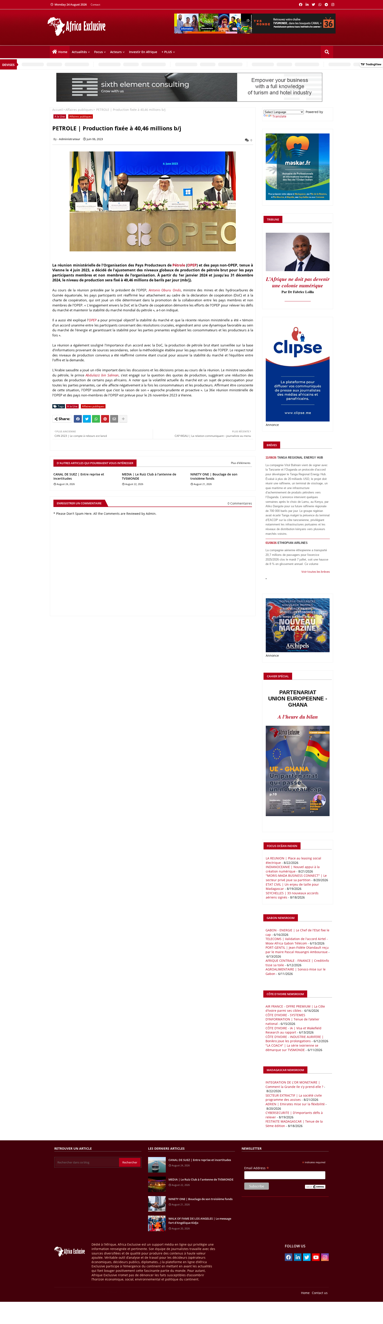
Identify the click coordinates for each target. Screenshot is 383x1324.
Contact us (320, 1293)
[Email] (114, 419)
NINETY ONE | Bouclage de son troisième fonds (213, 476)
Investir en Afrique (143, 52)
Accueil (57, 109)
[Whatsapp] (96, 419)
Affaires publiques (79, 109)
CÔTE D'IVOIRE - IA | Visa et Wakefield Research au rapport (293, 1030)
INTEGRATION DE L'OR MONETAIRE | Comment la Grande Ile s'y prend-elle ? (294, 1084)
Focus (98, 52)
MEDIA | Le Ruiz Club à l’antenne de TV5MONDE (149, 476)
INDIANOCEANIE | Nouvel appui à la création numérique (293, 869)
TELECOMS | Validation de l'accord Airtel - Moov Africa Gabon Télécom (297, 941)
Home (62, 52)
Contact (95, 4)
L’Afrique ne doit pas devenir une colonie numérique (298, 282)
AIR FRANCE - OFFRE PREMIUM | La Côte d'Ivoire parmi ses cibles (295, 1008)
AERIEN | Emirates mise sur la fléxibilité (295, 1104)
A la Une (60, 116)
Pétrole (178, 265)
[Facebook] (78, 419)
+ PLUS (167, 52)
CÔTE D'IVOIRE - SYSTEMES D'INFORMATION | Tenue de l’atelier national (292, 1019)
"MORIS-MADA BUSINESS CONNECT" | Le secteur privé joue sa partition (296, 877)
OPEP (192, 265)
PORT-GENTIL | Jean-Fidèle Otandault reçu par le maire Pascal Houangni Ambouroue (297, 949)
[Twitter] (87, 419)
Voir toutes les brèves (315, 572)
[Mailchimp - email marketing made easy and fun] (315, 1187)
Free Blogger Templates (117, 1291)
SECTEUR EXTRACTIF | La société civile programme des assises (294, 1097)
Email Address (256, 1168)
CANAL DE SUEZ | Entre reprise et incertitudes (78, 476)
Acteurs (116, 52)
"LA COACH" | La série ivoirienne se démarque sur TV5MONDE (292, 1047)
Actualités (79, 52)
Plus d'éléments (240, 463)
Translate (279, 116)
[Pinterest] (105, 419)
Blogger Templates (76, 1291)
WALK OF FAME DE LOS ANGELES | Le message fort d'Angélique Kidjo (199, 1221)
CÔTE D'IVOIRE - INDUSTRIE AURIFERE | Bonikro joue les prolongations (295, 1039)
